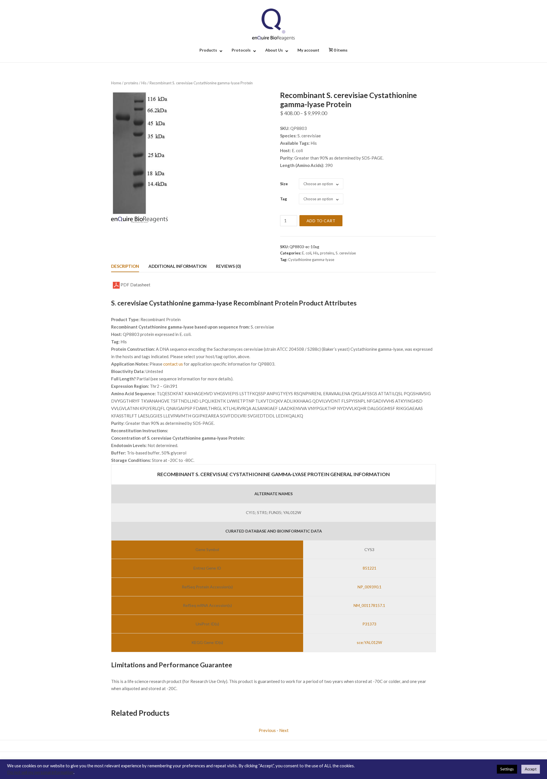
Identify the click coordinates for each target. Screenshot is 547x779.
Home (116, 83)
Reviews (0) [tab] (228, 266)
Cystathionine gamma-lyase (311, 259)
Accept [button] (530, 769)
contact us (173, 363)
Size (284, 183)
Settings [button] (507, 769)
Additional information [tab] (177, 266)
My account (308, 50)
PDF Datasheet (135, 284)
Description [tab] (125, 266)
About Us (274, 50)
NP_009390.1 (369, 586)
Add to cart (321, 220)
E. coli (306, 253)
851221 (369, 568)
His (143, 83)
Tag (283, 198)
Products (208, 50)
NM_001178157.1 (369, 605)
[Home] (273, 23)
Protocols (241, 50)
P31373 (369, 623)
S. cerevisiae (346, 253)
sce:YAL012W (369, 642)
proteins (131, 83)
